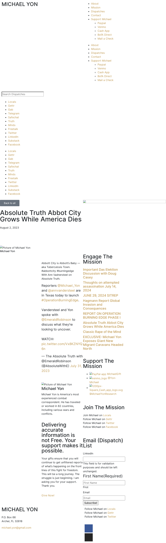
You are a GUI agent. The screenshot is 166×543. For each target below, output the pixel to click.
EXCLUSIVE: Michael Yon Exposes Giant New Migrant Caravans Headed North (103, 343)
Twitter (12, 132)
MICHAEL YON (20, 4)
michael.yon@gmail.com (16, 527)
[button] (42, 256)
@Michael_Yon (69, 286)
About (95, 3)
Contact (96, 15)
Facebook (14, 144)
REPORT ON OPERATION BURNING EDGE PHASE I (102, 315)
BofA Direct (105, 34)
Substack (13, 140)
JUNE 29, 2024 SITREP (100, 295)
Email (86, 492)
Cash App (104, 30)
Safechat (13, 117)
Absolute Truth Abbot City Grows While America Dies (103, 325)
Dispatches (98, 11)
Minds (11, 125)
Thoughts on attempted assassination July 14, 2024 (101, 286)
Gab (10, 109)
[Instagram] (89, 537)
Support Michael (101, 19)
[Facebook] (89, 528)
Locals (12, 101)
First (85, 487)
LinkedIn (13, 136)
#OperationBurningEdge (60, 300)
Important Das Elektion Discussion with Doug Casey (100, 273)
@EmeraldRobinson (56, 320)
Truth (11, 121)
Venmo (102, 27)
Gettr (11, 105)
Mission (95, 7)
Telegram (13, 113)
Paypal (102, 23)
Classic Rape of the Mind (102, 332)
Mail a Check (105, 38)
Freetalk (13, 129)
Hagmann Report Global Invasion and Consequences (101, 304)
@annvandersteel (61, 290)
